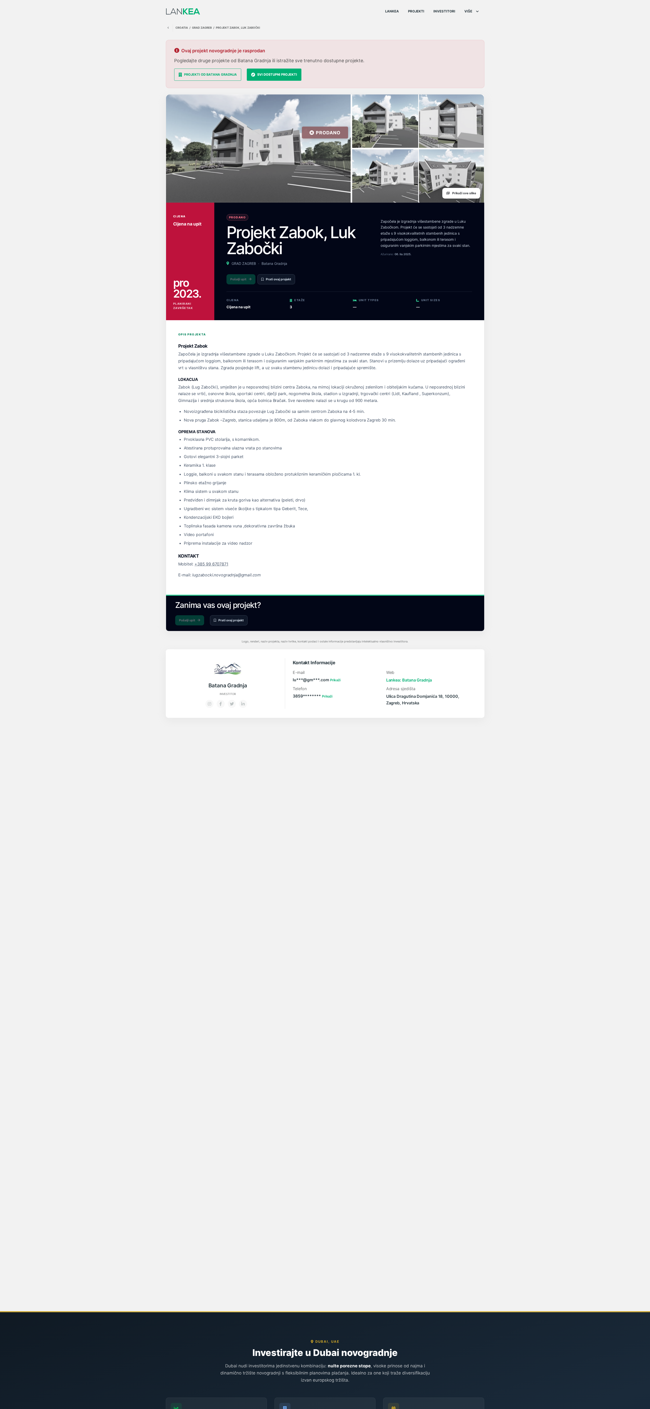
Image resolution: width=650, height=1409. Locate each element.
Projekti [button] (416, 11)
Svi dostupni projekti (277, 74)
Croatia (181, 27)
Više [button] (468, 11)
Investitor (228, 694)
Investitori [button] (444, 11)
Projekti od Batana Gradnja (210, 74)
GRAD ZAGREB (202, 27)
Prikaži (335, 680)
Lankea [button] (392, 11)
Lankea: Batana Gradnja (409, 680)
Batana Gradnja (274, 263)
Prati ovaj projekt (278, 279)
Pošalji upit (238, 279)
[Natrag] (168, 28)
